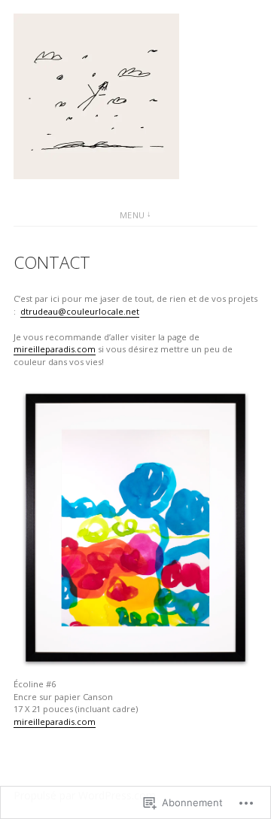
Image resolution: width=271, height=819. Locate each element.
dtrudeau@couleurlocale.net (79, 311)
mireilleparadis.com (55, 349)
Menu (132, 215)
